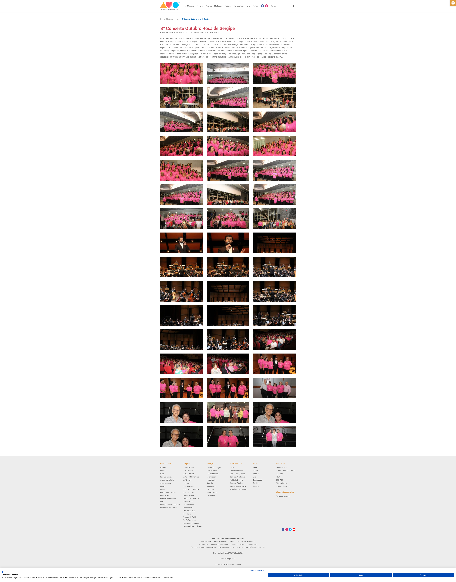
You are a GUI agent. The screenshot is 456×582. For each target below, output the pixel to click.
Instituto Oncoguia (283, 486)
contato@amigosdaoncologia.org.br (224, 544)
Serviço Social (212, 492)
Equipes (163, 489)
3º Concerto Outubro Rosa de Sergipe (195, 19)
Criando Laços (188, 492)
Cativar (186, 483)
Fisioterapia (211, 480)
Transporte (211, 495)
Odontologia (211, 486)
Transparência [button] (239, 6)
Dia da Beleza (188, 495)
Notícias (228, 6)
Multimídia (170, 19)
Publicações (164, 495)
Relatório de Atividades (238, 489)
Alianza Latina (281, 483)
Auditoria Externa (236, 480)
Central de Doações (214, 468)
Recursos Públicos (236, 483)
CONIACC (279, 480)
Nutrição (210, 483)
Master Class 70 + (189, 511)
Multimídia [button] (218, 6)
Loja (248, 6)
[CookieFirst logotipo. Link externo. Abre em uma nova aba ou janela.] (3, 572)
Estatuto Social (165, 477)
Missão (163, 471)
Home (162, 19)
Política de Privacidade (169, 508)
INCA (278, 477)
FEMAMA (279, 474)
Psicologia (210, 489)
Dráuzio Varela (281, 468)
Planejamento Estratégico (170, 505)
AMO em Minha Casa (191, 477)
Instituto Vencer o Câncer (285, 471)
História (163, 468)
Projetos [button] (200, 6)
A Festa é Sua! (188, 468)
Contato (255, 6)
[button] (453, 3)
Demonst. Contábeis (237, 477)
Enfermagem (211, 477)
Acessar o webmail (283, 496)
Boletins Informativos (238, 486)
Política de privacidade (256, 571)
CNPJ (232, 468)
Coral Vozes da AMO (191, 489)
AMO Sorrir (187, 480)
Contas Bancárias (236, 471)
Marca (162, 486)
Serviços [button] (209, 6)
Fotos (178, 19)
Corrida (256, 483)
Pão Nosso (187, 514)
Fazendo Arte (188, 508)
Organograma (165, 483)
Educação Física (213, 474)
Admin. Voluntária (167, 480)
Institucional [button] (190, 6)
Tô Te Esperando (189, 520)
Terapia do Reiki (189, 517)
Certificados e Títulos (168, 492)
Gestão (163, 474)
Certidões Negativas (237, 474)
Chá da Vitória (188, 486)
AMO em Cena (188, 474)
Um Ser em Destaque (191, 523)
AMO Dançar (188, 471)
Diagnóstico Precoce (191, 498)
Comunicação (212, 471)
